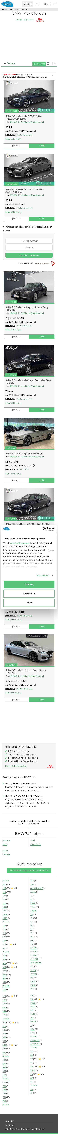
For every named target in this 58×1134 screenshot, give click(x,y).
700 (4, 1082)
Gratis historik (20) (24, 135)
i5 (31, 921)
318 (4, 959)
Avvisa (29, 603)
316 (4, 955)
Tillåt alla (29, 584)
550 (4, 1052)
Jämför (15, 145)
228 (4, 940)
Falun (5, 844)
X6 (31, 1074)
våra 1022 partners (20, 543)
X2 (31, 1055)
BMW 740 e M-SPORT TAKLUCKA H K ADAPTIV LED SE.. (24, 190)
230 (4, 944)
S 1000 (33, 1036)
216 (4, 925)
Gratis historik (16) (24, 208)
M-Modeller (35, 962)
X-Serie (33, 1047)
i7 (31, 925)
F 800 (32, 906)
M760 (33, 1014)
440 (4, 1011)
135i (5, 910)
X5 (31, 1066)
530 (4, 1037)
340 (4, 982)
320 (4, 963)
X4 (31, 1062)
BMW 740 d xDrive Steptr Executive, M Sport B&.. (25, 671)
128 (4, 903)
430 (4, 1003)
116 (4, 884)
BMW (16, 9)
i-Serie (33, 910)
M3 (32, 988)
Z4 (31, 1093)
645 (4, 1071)
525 (4, 1030)
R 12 (32, 1029)
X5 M (32, 1070)
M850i (33, 1021)
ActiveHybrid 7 (36, 888)
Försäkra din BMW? (24, 19)
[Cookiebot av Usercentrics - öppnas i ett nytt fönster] (42, 529)
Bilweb (4, 9)
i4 (31, 918)
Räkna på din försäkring (15, 766)
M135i (33, 970)
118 (4, 888)
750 (4, 1097)
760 (4, 1101)
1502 (5, 914)
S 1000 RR (35, 1040)
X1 (31, 1051)
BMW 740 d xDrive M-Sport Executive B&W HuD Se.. (28, 381)
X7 (31, 1078)
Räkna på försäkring (13, 139)
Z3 (31, 1089)
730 (4, 1086)
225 (4, 936)
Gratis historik (22, 469)
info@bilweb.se (38, 1129)
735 (4, 1089)
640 (4, 1067)
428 (4, 999)
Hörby (5, 850)
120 (4, 892)
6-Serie (6, 1056)
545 (4, 1048)
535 (4, 1041)
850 (32, 884)
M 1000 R (34, 959)
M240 (33, 985)
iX (31, 932)
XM (32, 1081)
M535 (33, 1003)
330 (4, 974)
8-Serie (6, 1104)
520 (4, 1022)
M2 (32, 977)
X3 (31, 1058)
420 (4, 996)
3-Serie (6, 951)
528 (4, 1033)
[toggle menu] (56, 4)
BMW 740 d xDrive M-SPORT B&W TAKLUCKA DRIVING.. (23, 117)
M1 (32, 966)
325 (4, 967)
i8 (31, 929)
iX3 (32, 944)
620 (4, 1060)
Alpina (33, 892)
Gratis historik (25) (24, 326)
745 (4, 1093)
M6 (32, 1010)
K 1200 (33, 947)
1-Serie (6, 880)
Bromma (6, 840)
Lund (32, 840)
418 (4, 989)
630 (4, 1063)
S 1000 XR (35, 1043)
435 (4, 1007)
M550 (33, 1006)
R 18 (32, 1032)
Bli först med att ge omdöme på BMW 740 (29, 870)
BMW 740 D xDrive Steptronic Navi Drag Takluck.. (26, 308)
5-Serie (6, 1018)
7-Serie (6, 1078)
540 (4, 1045)
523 (4, 1026)
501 (4, 1014)
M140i (33, 973)
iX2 (32, 940)
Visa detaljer (43, 575)
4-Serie (6, 985)
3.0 (4, 948)
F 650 (32, 903)
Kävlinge (6, 854)
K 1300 (33, 951)
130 (4, 907)
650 (4, 1075)
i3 (31, 914)
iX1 (32, 936)
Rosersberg (35, 844)
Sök (10, 9)
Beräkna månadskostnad (32, 122)
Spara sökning (39, 64)
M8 (32, 1017)
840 (32, 880)
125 (4, 899)
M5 (32, 999)
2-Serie (6, 922)
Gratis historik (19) (24, 399)
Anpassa (27, 593)
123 (4, 895)
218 (4, 929)
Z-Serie (33, 1085)
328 (4, 971)
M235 (33, 981)
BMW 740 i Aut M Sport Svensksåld (24, 453)
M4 (32, 995)
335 (4, 978)
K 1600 (33, 955)
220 (4, 933)
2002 (5, 918)
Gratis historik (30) (24, 689)
